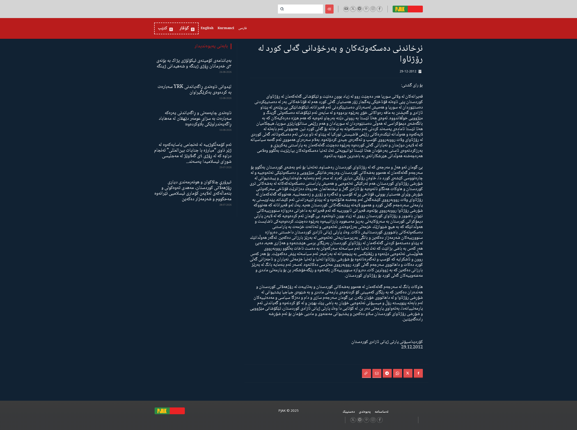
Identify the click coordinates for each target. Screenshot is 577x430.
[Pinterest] (366, 9)
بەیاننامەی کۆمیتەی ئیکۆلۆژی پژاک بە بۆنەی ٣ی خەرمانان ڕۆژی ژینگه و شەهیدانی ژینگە (193, 63)
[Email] (376, 373)
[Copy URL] (366, 373)
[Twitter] (353, 9)
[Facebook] (379, 9)
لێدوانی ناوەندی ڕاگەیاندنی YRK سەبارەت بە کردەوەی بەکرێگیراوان (194, 90)
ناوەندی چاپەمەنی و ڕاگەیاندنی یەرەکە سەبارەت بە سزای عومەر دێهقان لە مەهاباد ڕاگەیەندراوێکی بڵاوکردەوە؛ (195, 118)
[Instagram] (373, 9)
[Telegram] (360, 9)
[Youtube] (346, 9)
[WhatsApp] (397, 373)
